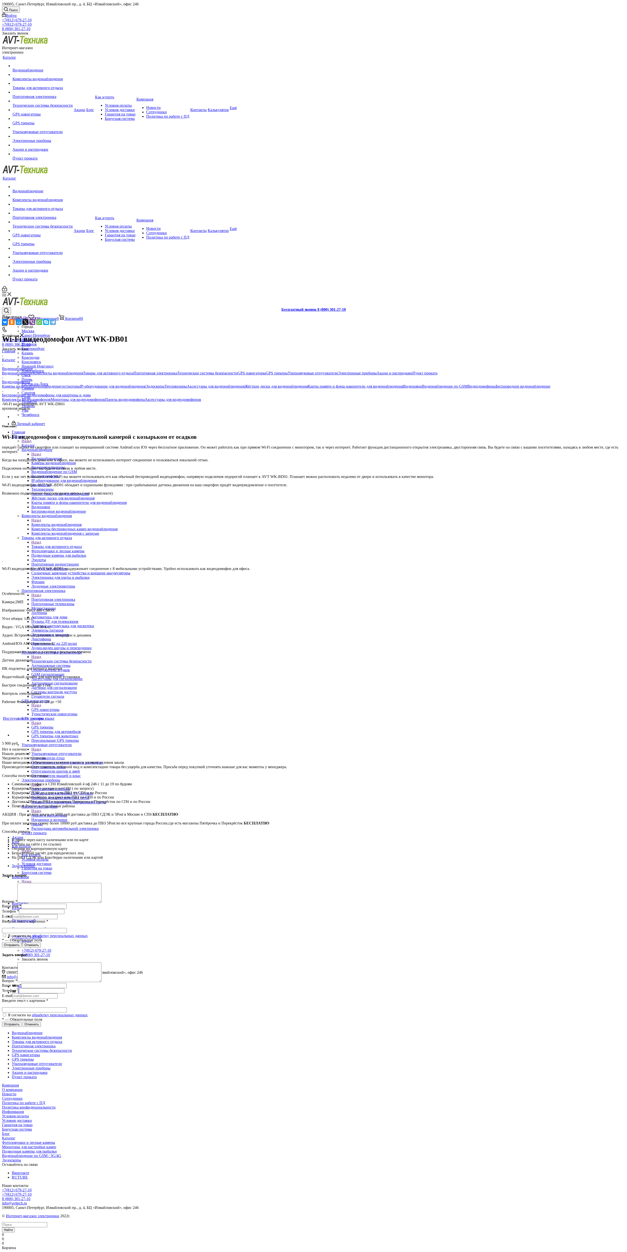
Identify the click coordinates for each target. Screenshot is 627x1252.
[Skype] (46, 322)
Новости (9, 1094)
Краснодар (30, 357)
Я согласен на (47, 936)
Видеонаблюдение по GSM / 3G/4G (31, 1156)
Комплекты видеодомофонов (26, 399)
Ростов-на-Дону (35, 384)
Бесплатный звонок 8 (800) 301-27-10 (313, 309)
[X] (25, 322)
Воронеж (29, 344)
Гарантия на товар (17, 1125)
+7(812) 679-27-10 (17, 20)
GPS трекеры (42, 727)
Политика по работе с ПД (23, 1103)
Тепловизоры (176, 386)
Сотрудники (12, 1098)
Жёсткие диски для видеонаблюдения (276, 386)
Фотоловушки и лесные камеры (28, 1142)
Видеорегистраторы (63, 386)
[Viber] (32, 322)
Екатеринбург (33, 349)
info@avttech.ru (14, 1203)
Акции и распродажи (394, 373)
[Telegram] (53, 322)
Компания (10, 1085)
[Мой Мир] (19, 322)
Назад (26, 441)
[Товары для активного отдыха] (42, 83)
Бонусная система (17, 1129)
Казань (27, 353)
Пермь (27, 379)
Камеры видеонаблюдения (24, 386)
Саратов (28, 393)
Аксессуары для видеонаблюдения (216, 386)
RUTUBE (20, 1177)
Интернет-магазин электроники (32, 1216)
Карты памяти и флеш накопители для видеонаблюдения (355, 386)
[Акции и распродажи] (42, 145)
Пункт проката (424, 373)
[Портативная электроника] (42, 92)
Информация (13, 1112)
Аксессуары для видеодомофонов (173, 399)
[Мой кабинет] (4, 290)
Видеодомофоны (482, 386)
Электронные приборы (357, 373)
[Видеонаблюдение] (42, 66)
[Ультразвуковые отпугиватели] (42, 127)
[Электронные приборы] (42, 136)
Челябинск (30, 415)
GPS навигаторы (45, 709)
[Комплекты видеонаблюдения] (42, 74)
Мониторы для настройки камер (29, 1147)
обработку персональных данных (60, 936)
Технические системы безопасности (61, 661)
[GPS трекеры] (42, 118)
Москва (28, 331)
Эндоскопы (155, 386)
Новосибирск (33, 371)
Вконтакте (20, 1173)
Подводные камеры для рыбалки (29, 1151)
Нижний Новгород (37, 366)
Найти (8, 1230)
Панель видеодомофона (125, 399)
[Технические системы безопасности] (42, 101)
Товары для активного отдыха (108, 373)
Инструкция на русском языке (28, 718)
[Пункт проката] (42, 154)
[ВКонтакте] (5, 322)
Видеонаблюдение (17, 373)
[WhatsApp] (39, 322)
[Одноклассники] (12, 322)
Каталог (8, 1138)
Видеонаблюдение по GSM (445, 386)
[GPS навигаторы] (42, 110)
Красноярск (31, 362)
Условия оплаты (15, 1116)
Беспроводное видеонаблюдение (523, 386)
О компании (12, 1090)
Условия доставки (17, 1120)
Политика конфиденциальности (29, 1107)
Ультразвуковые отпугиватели (56, 754)
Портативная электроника (53, 599)
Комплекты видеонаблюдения (58, 373)
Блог (6, 1134)
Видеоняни (412, 386)
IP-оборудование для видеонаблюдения (112, 386)
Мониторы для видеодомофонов (78, 399)
